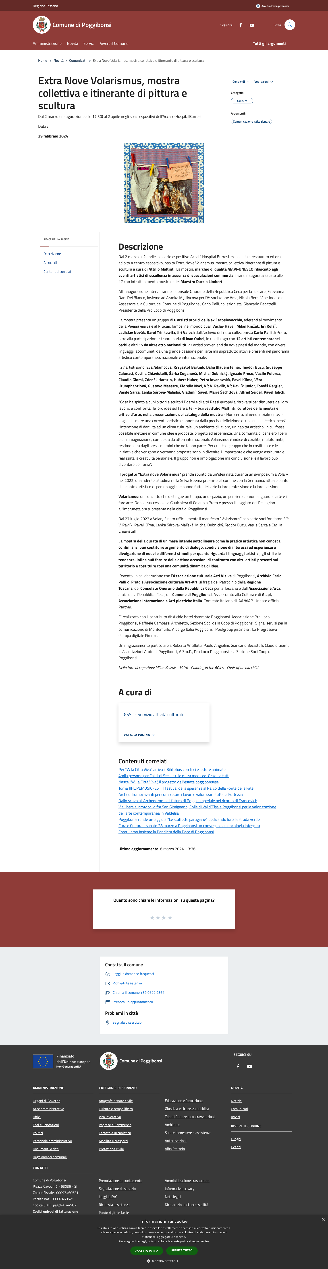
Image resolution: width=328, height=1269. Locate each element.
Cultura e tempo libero (116, 1108)
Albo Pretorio (175, 1148)
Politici (38, 1133)
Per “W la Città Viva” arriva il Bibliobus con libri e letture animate (172, 769)
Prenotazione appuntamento (120, 1180)
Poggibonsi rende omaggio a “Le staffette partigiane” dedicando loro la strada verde (189, 819)
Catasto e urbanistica (115, 1133)
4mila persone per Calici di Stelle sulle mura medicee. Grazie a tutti (173, 776)
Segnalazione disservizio (117, 1188)
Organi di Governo (46, 1100)
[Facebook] (239, 25)
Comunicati (77, 60)
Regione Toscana (45, 5)
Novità (59, 60)
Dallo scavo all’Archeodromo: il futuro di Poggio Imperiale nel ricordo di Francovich (187, 801)
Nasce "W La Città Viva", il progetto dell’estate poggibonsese (168, 782)
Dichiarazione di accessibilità (186, 1204)
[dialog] (164, 1242)
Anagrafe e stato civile (116, 1100)
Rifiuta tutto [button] (182, 1250)
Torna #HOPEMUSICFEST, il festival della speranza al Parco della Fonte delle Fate (185, 788)
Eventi (236, 1147)
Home (42, 60)
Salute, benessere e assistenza (188, 1132)
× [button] (323, 1219)
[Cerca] (289, 24)
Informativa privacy (179, 1188)
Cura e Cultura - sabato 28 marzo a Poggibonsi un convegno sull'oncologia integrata (189, 826)
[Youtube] (250, 25)
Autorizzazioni (176, 1140)
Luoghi (236, 1139)
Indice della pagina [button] (56, 239)
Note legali (173, 1196)
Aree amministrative (48, 1108)
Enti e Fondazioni (46, 1124)
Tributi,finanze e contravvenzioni (190, 1116)
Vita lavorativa (110, 1116)
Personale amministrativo (52, 1141)
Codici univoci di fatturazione (55, 1211)
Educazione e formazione (184, 1100)
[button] (164, 1261)
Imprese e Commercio (115, 1124)
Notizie (236, 1100)
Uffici (37, 1116)
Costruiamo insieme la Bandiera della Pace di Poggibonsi (166, 832)
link (207, 1241)
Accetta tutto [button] (146, 1251)
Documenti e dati (46, 1149)
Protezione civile (111, 1149)
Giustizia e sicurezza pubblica (187, 1108)
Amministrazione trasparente (187, 1180)
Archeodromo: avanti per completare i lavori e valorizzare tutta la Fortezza (180, 794)
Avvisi (235, 1116)
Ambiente (172, 1124)
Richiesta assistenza (114, 1204)
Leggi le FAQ (108, 1196)
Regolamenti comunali (50, 1157)
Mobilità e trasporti (113, 1141)
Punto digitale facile (114, 1212)
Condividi (239, 81)
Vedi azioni (261, 81)
